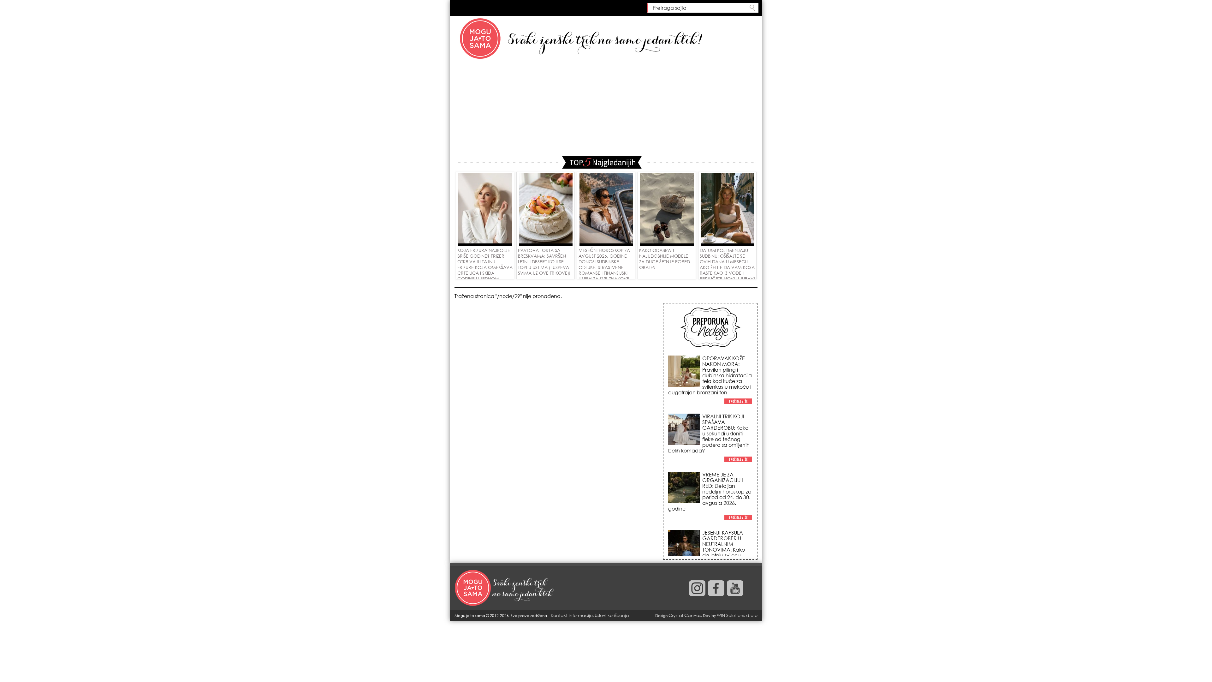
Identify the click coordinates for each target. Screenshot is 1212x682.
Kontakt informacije (572, 615)
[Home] (505, 588)
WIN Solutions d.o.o (737, 615)
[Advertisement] (606, 108)
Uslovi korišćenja (612, 615)
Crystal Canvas (684, 615)
